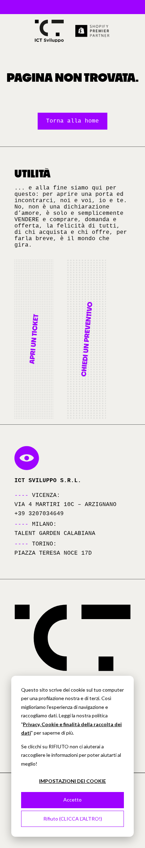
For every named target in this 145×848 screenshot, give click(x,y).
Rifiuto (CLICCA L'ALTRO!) (72, 819)
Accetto (72, 800)
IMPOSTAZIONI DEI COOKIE (72, 781)
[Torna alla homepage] (49, 31)
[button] (33, 339)
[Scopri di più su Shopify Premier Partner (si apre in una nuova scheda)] (92, 31)
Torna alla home (72, 121)
